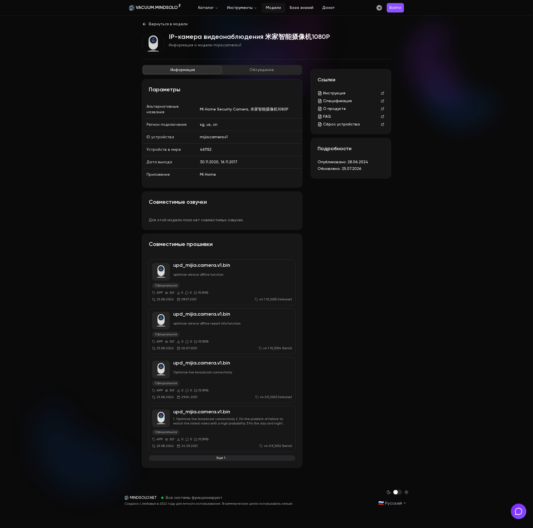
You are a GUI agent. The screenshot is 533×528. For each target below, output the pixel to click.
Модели (273, 8)
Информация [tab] (182, 70)
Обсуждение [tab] (262, 70)
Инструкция (334, 93)
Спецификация (337, 101)
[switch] (397, 492)
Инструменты (240, 8)
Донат (328, 8)
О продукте (334, 109)
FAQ (327, 117)
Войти (395, 8)
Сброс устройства (341, 124)
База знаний (301, 8)
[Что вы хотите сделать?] (518, 511)
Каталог (206, 8)
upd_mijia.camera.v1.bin (201, 265)
